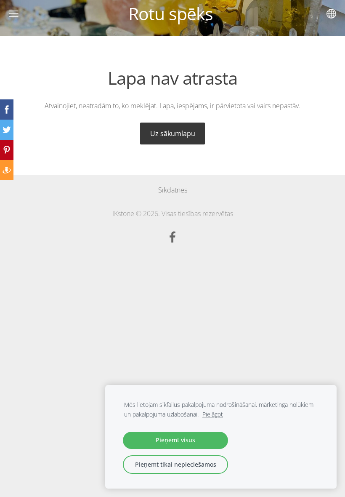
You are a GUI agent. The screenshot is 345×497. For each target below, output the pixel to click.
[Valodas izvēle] (331, 13)
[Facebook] (172, 237)
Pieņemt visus (175, 440)
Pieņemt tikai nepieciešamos (175, 464)
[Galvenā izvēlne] (13, 13)
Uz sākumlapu (172, 133)
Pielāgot (212, 414)
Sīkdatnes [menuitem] (172, 190)
